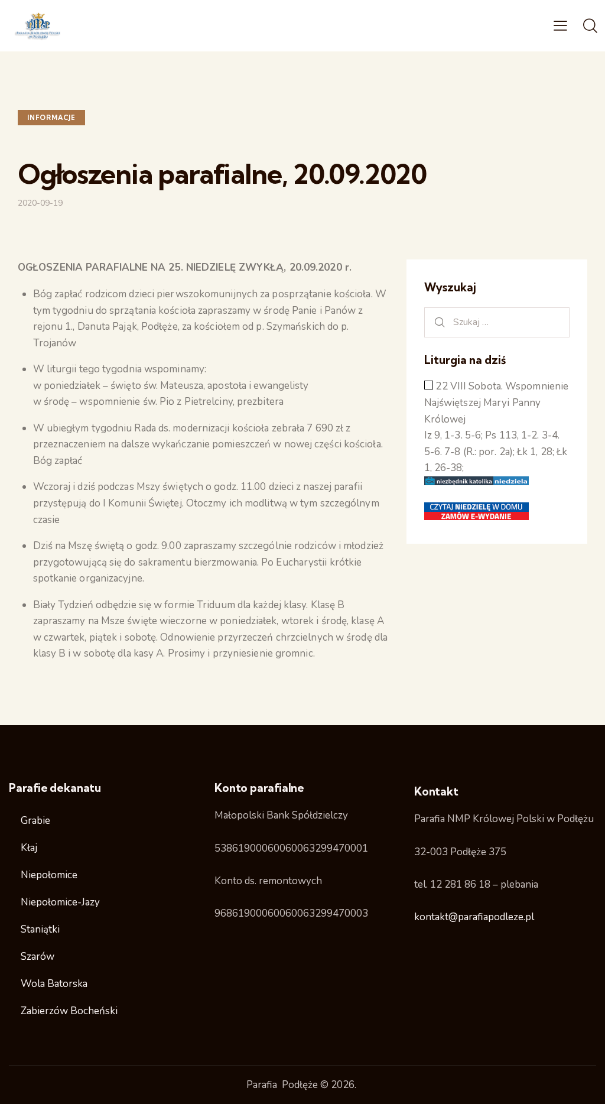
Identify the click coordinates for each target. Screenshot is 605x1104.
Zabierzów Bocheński (69, 1011)
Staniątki (40, 929)
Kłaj (29, 848)
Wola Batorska (54, 984)
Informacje (51, 117)
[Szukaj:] (497, 322)
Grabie (35, 820)
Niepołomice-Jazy (60, 902)
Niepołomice (49, 875)
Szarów (37, 956)
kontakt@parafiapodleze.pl (474, 917)
